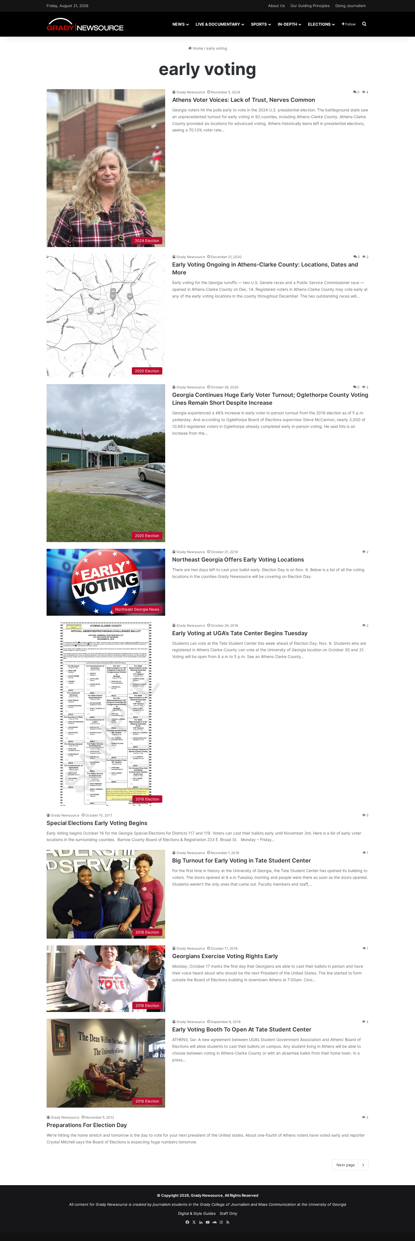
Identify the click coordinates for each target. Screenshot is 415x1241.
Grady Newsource (190, 92)
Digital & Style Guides (197, 1213)
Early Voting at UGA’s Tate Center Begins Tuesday (240, 633)
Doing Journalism (350, 5)
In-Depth (287, 24)
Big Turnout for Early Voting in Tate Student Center (241, 860)
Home (197, 48)
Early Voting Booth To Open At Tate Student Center (241, 1029)
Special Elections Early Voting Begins (97, 823)
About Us (276, 5)
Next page (346, 1165)
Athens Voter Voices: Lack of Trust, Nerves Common (243, 99)
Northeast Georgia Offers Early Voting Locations (238, 559)
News (178, 24)
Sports (259, 24)
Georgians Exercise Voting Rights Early (225, 956)
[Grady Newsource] (85, 24)
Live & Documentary (218, 24)
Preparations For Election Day (87, 1125)
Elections (319, 24)
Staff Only (228, 1213)
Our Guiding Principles (310, 5)
